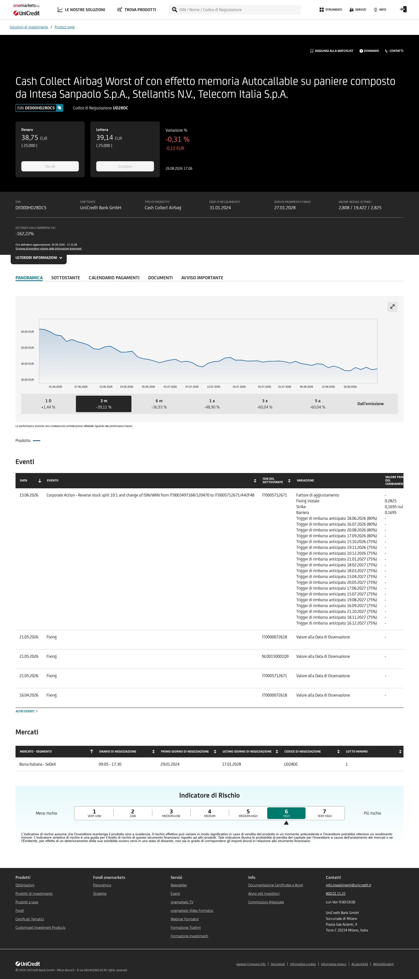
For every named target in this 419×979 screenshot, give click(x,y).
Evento (52, 480)
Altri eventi (25, 711)
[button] (48, 404)
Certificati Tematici (30, 919)
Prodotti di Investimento (34, 893)
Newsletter (179, 885)
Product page (65, 27)
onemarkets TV (182, 902)
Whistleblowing (383, 964)
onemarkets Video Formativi (192, 910)
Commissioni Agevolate (266, 902)
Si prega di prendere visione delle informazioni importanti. (49, 248)
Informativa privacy (333, 964)
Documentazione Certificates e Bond (275, 885)
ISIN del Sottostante (273, 480)
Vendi (50, 166)
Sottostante (65, 277)
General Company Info (251, 964)
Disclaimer (278, 964)
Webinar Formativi (185, 919)
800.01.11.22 (336, 893)
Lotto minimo (357, 751)
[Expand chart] (392, 307)
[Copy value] (59, 107)
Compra (125, 166)
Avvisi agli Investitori (264, 893)
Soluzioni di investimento (29, 27)
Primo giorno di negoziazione (185, 751)
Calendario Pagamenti (114, 277)
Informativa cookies (303, 964)
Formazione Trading (186, 927)
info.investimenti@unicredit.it (348, 885)
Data (23, 480)
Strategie (99, 893)
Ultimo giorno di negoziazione (247, 751)
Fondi (20, 910)
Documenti (160, 277)
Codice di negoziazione (302, 751)
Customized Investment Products (40, 927)
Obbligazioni (25, 885)
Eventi (175, 893)
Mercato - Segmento (36, 751)
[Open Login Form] (403, 10)
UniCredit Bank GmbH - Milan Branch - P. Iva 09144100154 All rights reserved (76, 970)
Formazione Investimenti (189, 936)
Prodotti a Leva (27, 902)
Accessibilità (360, 964)
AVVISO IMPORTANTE (202, 277)
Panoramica (29, 277)
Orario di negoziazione (117, 751)
